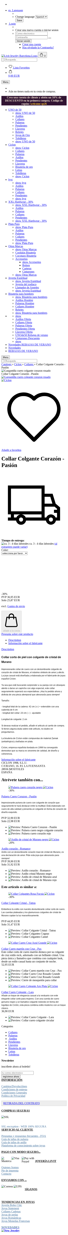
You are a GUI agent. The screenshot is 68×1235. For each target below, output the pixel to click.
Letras (18, 170)
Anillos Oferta (23, 319)
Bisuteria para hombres (21, 293)
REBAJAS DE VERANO (36, 344)
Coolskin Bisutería (25, 252)
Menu (5, 82)
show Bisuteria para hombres (31, 296)
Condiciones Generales (14, 1092)
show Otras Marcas (26, 249)
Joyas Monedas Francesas (15, 1220)
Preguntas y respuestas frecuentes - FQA (23, 1136)
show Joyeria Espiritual (28, 281)
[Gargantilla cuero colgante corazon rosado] (26, 377)
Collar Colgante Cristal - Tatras (18, 902)
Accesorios (21, 258)
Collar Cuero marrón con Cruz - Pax (21, 948)
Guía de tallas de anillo (14, 1142)
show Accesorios (31, 262)
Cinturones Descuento (27, 338)
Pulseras (19, 122)
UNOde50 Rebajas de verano (31, 335)
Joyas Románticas (11, 1217)
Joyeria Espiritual (17, 277)
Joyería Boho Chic (11, 1205)
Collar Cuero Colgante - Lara (17, 992)
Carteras (26, 268)
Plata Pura (14, 223)
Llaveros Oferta (24, 331)
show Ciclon (22, 147)
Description (14, 640)
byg (10, 179)
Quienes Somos (10, 1167)
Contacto (6, 1173)
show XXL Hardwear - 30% (31, 204)
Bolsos (26, 265)
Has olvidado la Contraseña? (38, 47)
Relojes (19, 131)
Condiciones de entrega (14, 1089)
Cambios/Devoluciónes (14, 1086)
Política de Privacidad (13, 1095)
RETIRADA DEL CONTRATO (21, 1103)
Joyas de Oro (22, 135)
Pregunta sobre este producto (17, 634)
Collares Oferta (23, 322)
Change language (25, 16)
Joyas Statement (10, 1208)
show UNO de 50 (25, 112)
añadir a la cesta (11, 630)
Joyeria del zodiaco (25, 284)
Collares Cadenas (11, 1211)
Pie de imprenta (9, 1170)
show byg (20, 182)
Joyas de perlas (9, 1214)
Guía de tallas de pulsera (14, 1139)
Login (12, 23)
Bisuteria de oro (24, 166)
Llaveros (20, 128)
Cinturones (28, 271)
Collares (19, 119)
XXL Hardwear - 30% (20, 201)
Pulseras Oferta (23, 325)
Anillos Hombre (24, 300)
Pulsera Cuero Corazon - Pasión (19, 796)
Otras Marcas (15, 246)
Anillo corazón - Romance (16, 848)
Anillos (19, 116)
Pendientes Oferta (25, 328)
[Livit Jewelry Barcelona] (19, 55)
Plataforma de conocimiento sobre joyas (23, 1145)
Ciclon (12, 144)
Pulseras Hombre (24, 303)
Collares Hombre (24, 306)
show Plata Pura (24, 227)
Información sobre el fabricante (25, 643)
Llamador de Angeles (27, 287)
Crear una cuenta (31, 44)
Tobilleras (20, 138)
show (18, 316)
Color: (4, 549)
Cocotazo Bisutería (25, 255)
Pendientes (21, 125)
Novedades (14, 344)
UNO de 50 (14, 109)
